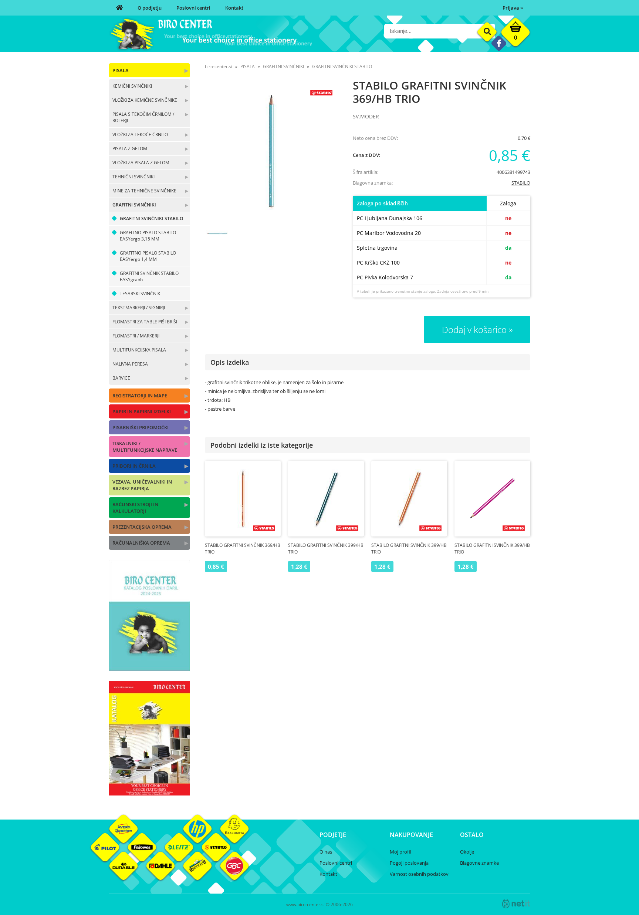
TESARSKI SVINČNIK (140, 293)
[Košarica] (515, 34)
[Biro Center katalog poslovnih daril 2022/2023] (149, 669)
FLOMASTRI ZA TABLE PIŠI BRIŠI (144, 322)
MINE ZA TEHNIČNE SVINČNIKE (144, 191)
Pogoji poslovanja (409, 863)
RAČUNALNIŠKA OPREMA (141, 542)
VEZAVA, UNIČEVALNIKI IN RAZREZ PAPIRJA (142, 485)
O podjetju (150, 7)
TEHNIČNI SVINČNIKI (133, 177)
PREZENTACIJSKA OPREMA (142, 527)
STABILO (520, 182)
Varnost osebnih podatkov (419, 874)
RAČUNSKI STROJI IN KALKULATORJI (135, 507)
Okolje (467, 851)
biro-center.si (218, 66)
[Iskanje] (487, 32)
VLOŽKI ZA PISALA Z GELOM (140, 162)
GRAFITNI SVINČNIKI (134, 205)
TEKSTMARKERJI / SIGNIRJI (138, 308)
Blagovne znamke (479, 863)
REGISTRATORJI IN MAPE (139, 395)
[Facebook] (498, 43)
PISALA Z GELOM (129, 148)
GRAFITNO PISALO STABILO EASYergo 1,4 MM (148, 256)
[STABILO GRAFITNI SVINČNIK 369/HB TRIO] (271, 151)
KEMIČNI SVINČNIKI (132, 86)
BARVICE (121, 378)
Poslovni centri (193, 7)
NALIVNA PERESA (130, 364)
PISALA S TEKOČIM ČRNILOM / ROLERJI (143, 117)
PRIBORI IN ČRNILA (134, 465)
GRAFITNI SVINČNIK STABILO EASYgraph (149, 276)
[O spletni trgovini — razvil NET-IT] (516, 903)
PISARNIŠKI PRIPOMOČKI (140, 427)
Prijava (513, 7)
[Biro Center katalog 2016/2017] (149, 793)
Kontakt (234, 7)
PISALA (120, 70)
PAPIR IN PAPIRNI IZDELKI (141, 411)
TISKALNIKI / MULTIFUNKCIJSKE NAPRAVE (144, 446)
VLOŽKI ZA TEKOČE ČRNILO (140, 134)
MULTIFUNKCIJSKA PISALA (139, 350)
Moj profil (400, 851)
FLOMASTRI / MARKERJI (135, 336)
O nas (326, 851)
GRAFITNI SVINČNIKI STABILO (151, 218)
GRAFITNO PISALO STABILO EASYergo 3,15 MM (148, 235)
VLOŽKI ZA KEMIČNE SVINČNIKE (144, 100)
